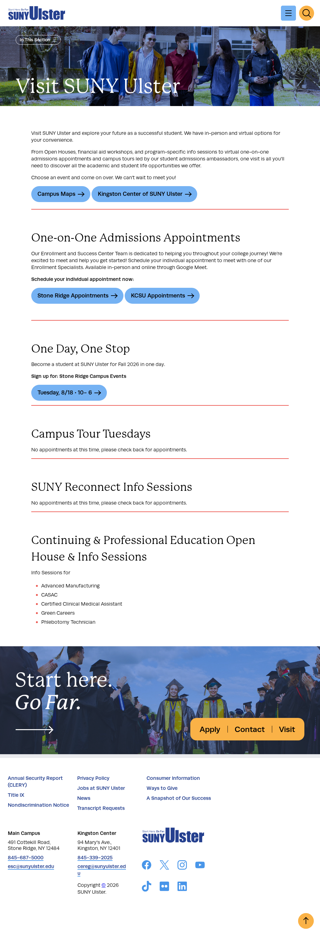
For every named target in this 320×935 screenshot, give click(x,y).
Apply (210, 729)
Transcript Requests (101, 808)
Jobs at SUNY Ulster (101, 788)
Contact (250, 729)
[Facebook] (146, 865)
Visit (287, 729)
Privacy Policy (93, 778)
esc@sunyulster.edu (31, 866)
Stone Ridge (73, 295)
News (83, 798)
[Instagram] (182, 865)
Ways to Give (162, 788)
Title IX (16, 795)
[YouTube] (200, 866)
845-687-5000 (25, 858)
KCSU (158, 295)
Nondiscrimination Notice (38, 805)
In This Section (35, 39)
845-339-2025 (95, 858)
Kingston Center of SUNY (140, 194)
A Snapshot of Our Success (179, 798)
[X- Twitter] (164, 866)
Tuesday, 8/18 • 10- (65, 392)
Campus (56, 194)
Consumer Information (173, 778)
